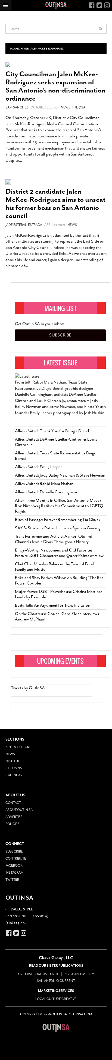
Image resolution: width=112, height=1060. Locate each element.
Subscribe (60, 335)
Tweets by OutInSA (28, 688)
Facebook (14, 865)
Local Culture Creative (56, 999)
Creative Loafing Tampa (38, 974)
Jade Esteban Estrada (23, 225)
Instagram (14, 872)
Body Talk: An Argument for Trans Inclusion (52, 605)
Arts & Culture (18, 747)
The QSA (78, 107)
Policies (12, 824)
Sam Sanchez (16, 107)
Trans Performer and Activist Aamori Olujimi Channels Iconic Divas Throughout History (53, 539)
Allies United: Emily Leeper (38, 467)
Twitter (12, 879)
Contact (13, 803)
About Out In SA (19, 810)
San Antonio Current (56, 981)
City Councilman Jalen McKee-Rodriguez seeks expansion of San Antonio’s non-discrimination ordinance (55, 86)
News (65, 107)
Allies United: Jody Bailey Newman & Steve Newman (60, 475)
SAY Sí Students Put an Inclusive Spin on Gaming (57, 528)
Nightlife (13, 761)
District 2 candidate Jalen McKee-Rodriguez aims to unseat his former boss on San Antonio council (55, 203)
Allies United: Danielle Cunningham (46, 492)
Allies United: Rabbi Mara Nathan (44, 483)
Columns (13, 768)
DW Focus (56, 5)
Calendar (14, 775)
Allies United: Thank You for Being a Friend (52, 431)
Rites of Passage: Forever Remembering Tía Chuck (57, 519)
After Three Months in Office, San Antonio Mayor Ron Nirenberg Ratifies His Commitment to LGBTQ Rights (59, 506)
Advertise (14, 817)
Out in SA (56, 1027)
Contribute (15, 858)
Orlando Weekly (79, 974)
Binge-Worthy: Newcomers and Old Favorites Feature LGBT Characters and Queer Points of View (59, 552)
